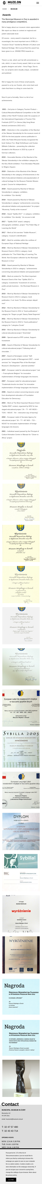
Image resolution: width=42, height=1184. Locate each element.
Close (11, 1180)
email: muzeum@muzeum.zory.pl (12, 1119)
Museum (14, 9)
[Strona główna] (12, 3)
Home (4, 9)
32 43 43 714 (11, 1131)
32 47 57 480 (11, 1127)
